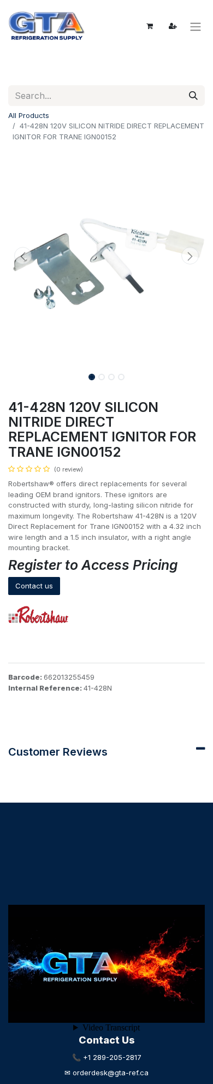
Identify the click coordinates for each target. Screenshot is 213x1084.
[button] (23, 255)
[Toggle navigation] (195, 26)
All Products (28, 115)
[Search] (193, 95)
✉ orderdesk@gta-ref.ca (106, 1072)
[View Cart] (149, 26)
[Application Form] (172, 26)
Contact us (34, 585)
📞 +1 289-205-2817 (106, 1057)
